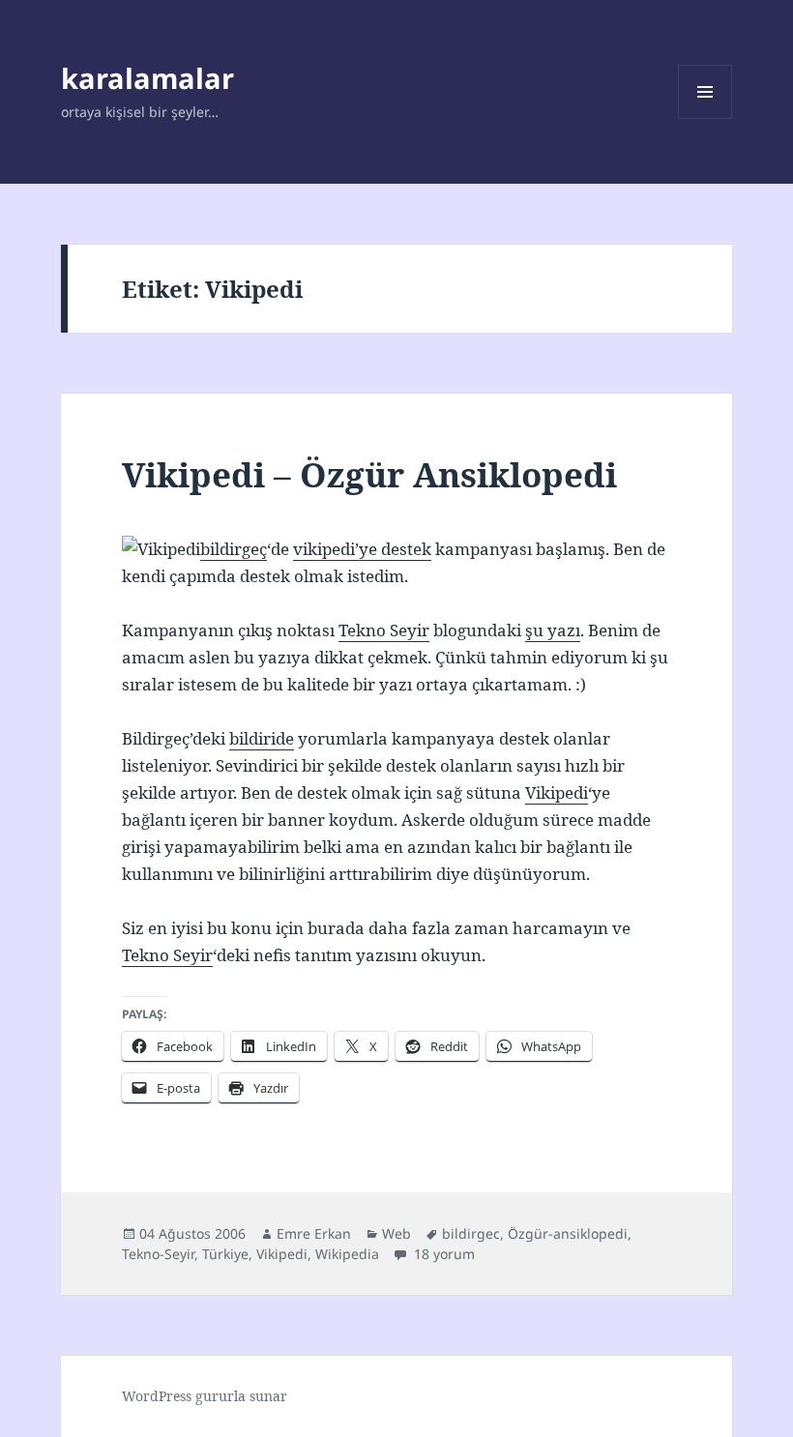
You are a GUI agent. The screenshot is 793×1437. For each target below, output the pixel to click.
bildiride (261, 738)
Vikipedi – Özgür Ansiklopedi (369, 474)
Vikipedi (556, 792)
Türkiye (225, 1254)
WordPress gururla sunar (204, 1396)
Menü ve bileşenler (705, 118)
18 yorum (442, 1254)
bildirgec (471, 1233)
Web (396, 1233)
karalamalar (147, 78)
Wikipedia (347, 1254)
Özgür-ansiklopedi (568, 1233)
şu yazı (552, 630)
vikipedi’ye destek (362, 549)
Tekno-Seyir (158, 1254)
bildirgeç (233, 549)
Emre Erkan (314, 1233)
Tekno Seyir (383, 630)
